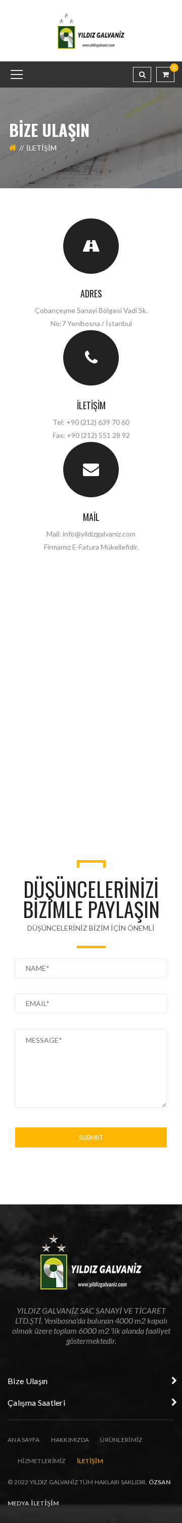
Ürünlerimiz (121, 1439)
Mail (91, 516)
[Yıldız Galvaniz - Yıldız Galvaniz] (91, 30)
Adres (91, 293)
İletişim (91, 405)
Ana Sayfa (24, 1439)
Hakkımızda (70, 1439)
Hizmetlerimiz (42, 1461)
